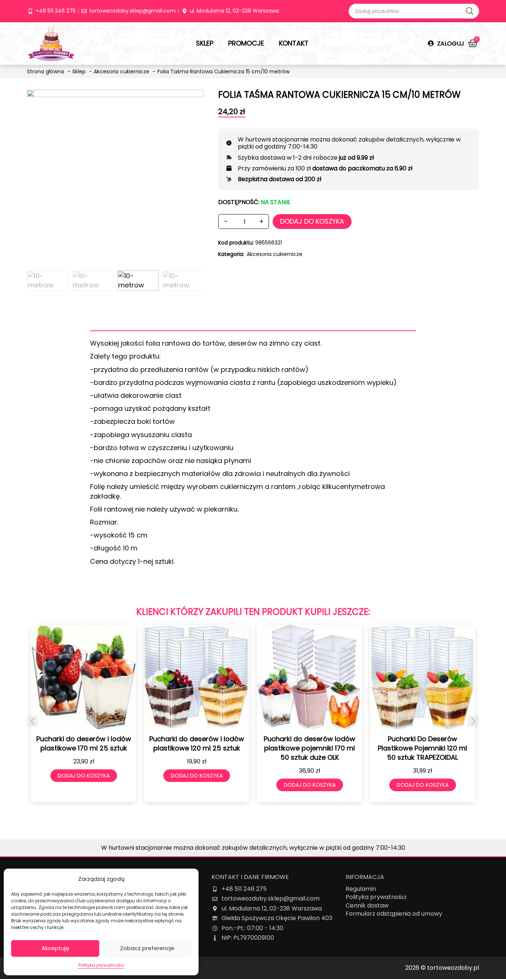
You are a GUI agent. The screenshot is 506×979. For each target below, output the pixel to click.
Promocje (246, 43)
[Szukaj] (469, 11)
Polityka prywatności (101, 965)
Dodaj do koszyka (312, 221)
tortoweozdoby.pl (453, 967)
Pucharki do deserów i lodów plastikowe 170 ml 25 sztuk (83, 743)
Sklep (204, 43)
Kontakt (294, 43)
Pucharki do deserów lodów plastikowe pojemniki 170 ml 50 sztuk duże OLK (309, 748)
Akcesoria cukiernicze (274, 254)
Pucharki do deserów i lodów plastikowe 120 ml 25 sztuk (196, 743)
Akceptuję (55, 948)
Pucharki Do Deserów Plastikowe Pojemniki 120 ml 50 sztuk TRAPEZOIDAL (422, 748)
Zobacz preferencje (147, 948)
